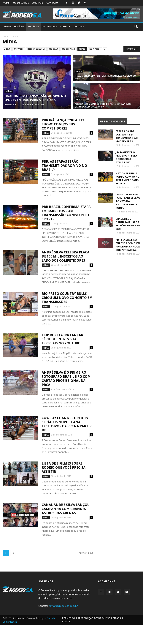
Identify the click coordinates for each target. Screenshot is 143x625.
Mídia (82, 49)
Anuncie (37, 2)
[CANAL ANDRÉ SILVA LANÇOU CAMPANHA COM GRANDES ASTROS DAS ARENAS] (20, 515)
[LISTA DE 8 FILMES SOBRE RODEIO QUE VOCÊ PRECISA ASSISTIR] (20, 473)
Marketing (68, 49)
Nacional (95, 49)
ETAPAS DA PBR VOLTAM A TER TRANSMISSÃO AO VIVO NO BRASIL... (127, 136)
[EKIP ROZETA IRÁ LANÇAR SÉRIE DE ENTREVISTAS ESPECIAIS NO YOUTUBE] (20, 345)
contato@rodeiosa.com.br (63, 605)
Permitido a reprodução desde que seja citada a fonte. (92, 620)
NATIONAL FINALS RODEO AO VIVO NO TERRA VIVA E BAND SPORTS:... (127, 178)
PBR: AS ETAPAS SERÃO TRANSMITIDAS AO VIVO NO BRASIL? (64, 165)
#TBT (7, 49)
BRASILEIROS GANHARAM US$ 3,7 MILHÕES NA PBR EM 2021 (128, 224)
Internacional (36, 49)
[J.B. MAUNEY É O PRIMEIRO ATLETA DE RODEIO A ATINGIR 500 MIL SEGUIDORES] (105, 156)
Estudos (65, 26)
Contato (52, 2)
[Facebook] (66, 3)
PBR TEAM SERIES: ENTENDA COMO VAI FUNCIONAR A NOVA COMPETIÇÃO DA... (128, 245)
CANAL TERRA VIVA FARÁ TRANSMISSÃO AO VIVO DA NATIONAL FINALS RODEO (128, 201)
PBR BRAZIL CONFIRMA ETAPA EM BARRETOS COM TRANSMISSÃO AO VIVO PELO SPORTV (66, 213)
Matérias (33, 26)
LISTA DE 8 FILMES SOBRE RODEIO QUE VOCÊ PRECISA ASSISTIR (63, 467)
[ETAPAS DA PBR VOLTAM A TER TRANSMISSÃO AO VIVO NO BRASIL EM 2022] (105, 135)
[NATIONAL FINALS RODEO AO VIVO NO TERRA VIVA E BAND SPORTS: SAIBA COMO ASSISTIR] (105, 177)
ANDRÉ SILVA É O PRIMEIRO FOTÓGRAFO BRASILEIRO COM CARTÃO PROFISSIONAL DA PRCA (66, 378)
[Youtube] (85, 3)
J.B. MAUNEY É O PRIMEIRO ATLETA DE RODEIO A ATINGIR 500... (126, 157)
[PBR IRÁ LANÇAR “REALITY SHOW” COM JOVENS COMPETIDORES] (20, 130)
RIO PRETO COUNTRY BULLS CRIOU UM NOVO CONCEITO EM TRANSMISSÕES (67, 297)
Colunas (79, 26)
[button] (135, 26)
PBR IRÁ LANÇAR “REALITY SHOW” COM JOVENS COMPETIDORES (63, 124)
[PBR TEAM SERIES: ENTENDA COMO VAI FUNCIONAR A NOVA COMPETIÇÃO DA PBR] (105, 243)
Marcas (53, 49)
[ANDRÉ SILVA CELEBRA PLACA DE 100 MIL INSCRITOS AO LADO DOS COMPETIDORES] (20, 262)
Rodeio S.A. (10, 104)
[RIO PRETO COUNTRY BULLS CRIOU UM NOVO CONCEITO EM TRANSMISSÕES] (20, 304)
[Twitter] (79, 3)
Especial (18, 49)
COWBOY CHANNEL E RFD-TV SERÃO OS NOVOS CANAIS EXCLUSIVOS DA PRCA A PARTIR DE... (67, 424)
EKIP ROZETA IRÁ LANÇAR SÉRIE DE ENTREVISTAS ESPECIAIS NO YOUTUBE (62, 339)
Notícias (19, 26)
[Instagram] (73, 3)
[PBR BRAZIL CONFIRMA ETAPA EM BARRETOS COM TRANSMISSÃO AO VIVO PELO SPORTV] (20, 217)
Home (6, 2)
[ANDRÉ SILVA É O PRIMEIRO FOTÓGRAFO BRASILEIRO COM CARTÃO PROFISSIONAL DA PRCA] (20, 382)
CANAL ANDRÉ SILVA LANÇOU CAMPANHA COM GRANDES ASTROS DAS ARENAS (66, 509)
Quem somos (21, 2)
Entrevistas (49, 26)
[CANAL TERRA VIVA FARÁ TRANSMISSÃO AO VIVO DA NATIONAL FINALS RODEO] (105, 198)
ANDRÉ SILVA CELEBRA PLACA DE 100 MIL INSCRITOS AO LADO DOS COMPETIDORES (65, 256)
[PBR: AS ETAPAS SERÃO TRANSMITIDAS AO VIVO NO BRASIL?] (20, 172)
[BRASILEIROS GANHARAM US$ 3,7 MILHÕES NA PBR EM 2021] (105, 222)
